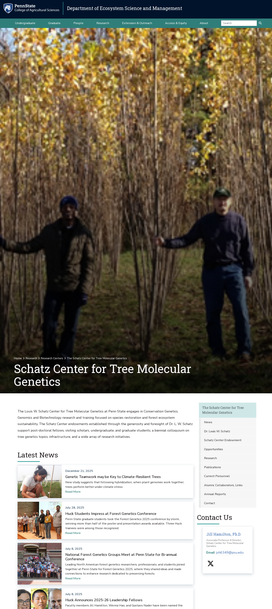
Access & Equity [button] (176, 23)
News (208, 422)
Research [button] (102, 23)
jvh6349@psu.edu (230, 552)
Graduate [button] (54, 23)
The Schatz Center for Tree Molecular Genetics (223, 410)
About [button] (204, 23)
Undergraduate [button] (25, 23)
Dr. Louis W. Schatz (217, 431)
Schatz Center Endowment (222, 440)
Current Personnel (217, 476)
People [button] (78, 23)
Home (18, 358)
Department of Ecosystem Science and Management (124, 8)
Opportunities (213, 449)
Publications (212, 467)
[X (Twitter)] (210, 565)
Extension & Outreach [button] (137, 23)
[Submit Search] (260, 23)
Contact (209, 503)
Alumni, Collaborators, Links (223, 485)
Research (31, 358)
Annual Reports (215, 494)
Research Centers (52, 358)
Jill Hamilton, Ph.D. (223, 534)
